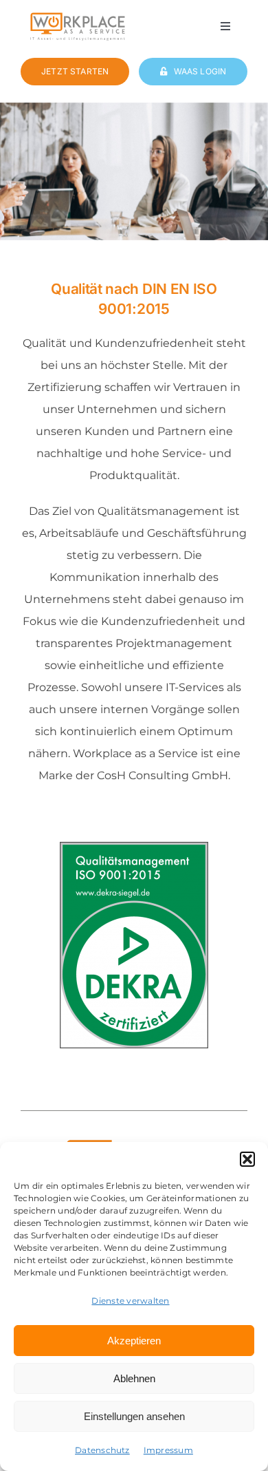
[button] (247, 1159)
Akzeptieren (134, 1340)
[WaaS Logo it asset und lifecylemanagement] (78, 16)
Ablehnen (134, 1378)
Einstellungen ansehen (134, 1416)
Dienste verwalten (130, 1300)
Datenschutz (102, 1450)
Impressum (168, 1450)
